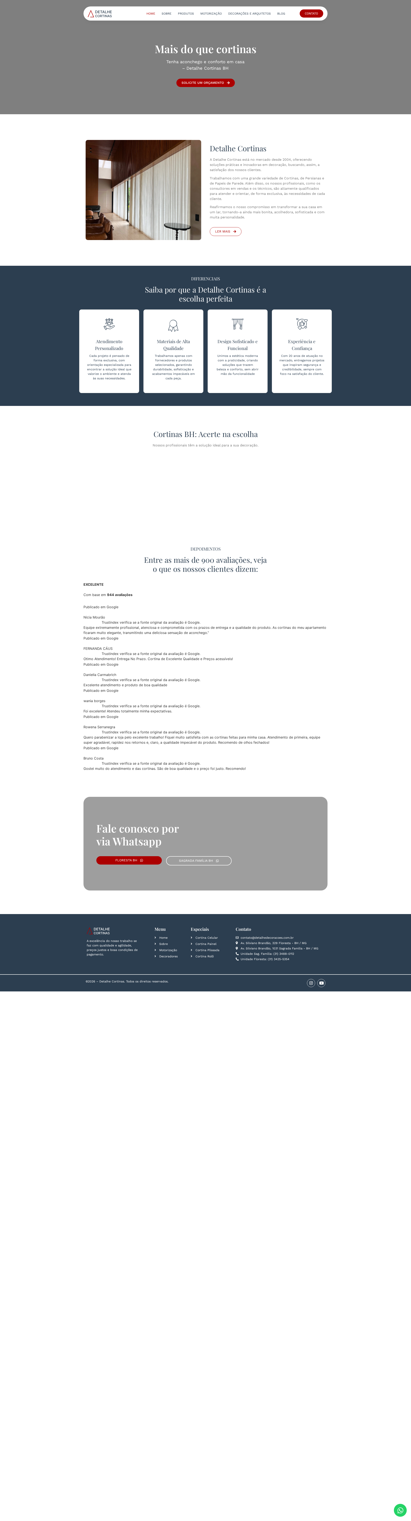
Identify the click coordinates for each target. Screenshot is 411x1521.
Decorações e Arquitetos (249, 13)
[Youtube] (321, 843)
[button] (324, 605)
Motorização (211, 13)
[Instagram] (311, 843)
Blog (281, 13)
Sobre (166, 13)
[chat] (400, 1510)
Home (150, 13)
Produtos (186, 13)
